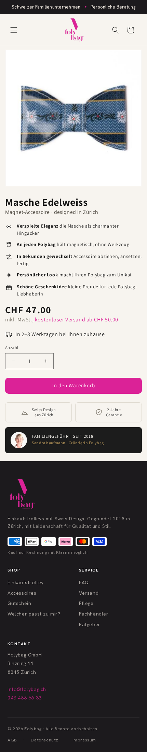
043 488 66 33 (25, 698)
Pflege (86, 603)
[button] (13, 30)
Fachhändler (94, 614)
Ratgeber (90, 624)
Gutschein (19, 603)
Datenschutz (44, 740)
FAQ (84, 582)
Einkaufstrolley (26, 582)
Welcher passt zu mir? (34, 614)
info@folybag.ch (27, 689)
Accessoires (22, 593)
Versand (88, 593)
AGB (12, 740)
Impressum (84, 740)
